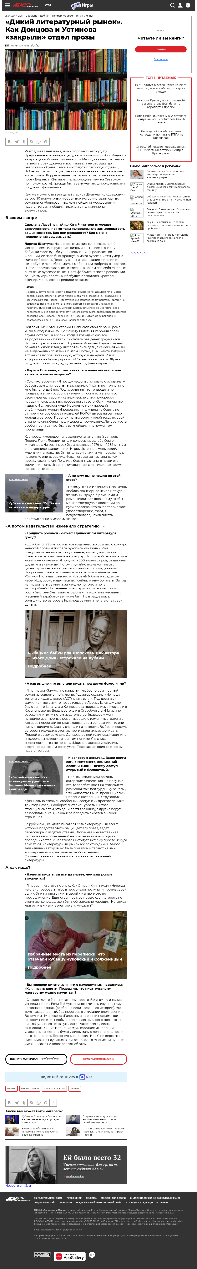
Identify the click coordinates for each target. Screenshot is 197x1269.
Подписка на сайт (45, 1202)
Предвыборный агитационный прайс (99, 1202)
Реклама (91, 1198)
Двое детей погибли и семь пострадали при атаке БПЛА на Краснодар (161, 135)
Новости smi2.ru (18, 1185)
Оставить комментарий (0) (98, 1059)
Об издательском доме (48, 1198)
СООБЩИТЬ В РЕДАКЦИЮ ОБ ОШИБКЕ (147, 1202)
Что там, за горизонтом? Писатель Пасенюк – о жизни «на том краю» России (103, 1131)
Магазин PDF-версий (113, 1198)
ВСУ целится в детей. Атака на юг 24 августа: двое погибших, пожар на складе (161, 88)
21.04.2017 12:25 (14, 15)
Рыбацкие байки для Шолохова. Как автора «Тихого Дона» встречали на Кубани (73, 655)
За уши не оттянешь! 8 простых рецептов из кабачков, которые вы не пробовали (169, 225)
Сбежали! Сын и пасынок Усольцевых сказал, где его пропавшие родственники (169, 212)
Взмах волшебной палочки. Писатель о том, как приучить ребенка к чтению (40, 1131)
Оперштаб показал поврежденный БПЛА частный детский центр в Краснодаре (161, 150)
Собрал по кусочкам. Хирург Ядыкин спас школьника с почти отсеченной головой (169, 199)
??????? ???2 (139, 253)
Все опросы (161, 59)
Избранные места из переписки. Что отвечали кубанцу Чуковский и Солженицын (75, 956)
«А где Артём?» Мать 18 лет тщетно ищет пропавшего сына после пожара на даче (167, 237)
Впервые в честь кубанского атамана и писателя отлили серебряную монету (100, 1119)
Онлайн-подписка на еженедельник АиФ (155, 1198)
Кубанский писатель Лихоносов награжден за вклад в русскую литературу (41, 1119)
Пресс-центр (74, 1198)
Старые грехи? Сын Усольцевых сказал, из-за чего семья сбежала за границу (168, 186)
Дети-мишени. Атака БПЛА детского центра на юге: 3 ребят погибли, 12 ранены (161, 119)
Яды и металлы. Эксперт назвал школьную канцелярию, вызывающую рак (165, 174)
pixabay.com (12, 132)
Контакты (66, 1202)
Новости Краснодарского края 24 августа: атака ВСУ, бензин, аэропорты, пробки (161, 104)
